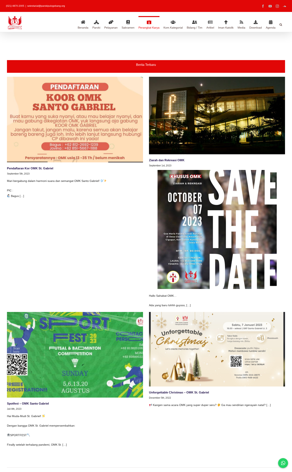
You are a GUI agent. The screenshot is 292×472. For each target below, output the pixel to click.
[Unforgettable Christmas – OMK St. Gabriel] (217, 349)
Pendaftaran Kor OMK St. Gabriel (30, 168)
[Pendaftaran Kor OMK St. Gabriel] (75, 119)
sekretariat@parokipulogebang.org (46, 6)
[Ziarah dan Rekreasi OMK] (217, 115)
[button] (280, 24)
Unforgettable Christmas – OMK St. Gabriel (179, 392)
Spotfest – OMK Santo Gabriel (28, 403)
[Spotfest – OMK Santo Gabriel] (75, 355)
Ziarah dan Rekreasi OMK (167, 160)
